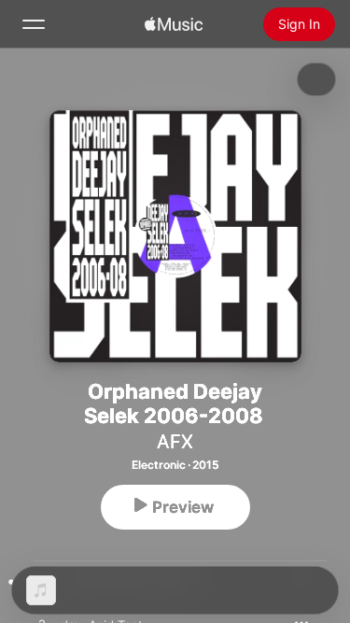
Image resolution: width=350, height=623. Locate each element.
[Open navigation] (33, 24)
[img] (174, 24)
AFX (175, 442)
